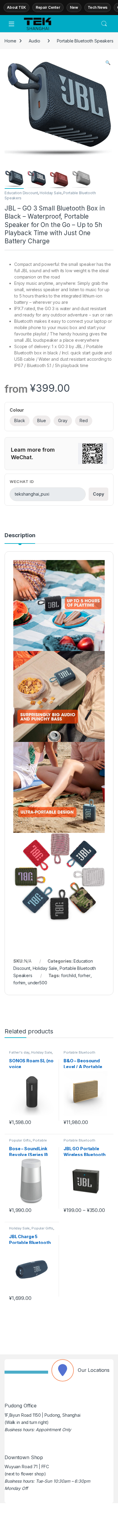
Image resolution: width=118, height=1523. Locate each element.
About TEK (16, 7)
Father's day (19, 1052)
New (74, 7)
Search (104, 23)
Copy (98, 494)
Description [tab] (20, 535)
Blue (41, 420)
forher (84, 975)
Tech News (98, 7)
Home (10, 40)
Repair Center (48, 7)
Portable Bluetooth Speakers (85, 40)
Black (19, 420)
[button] (107, 62)
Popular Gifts (20, 1140)
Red (84, 420)
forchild (68, 975)
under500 (37, 982)
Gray (62, 420)
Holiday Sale (50, 193)
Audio (34, 40)
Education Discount (21, 193)
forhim (19, 982)
